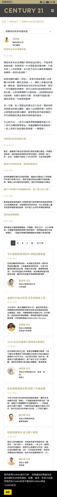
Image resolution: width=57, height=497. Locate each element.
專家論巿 (13, 21)
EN (50, 2)
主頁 (4, 21)
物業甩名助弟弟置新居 (33, 21)
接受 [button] (8, 492)
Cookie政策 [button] (10, 485)
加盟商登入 (7, 1)
